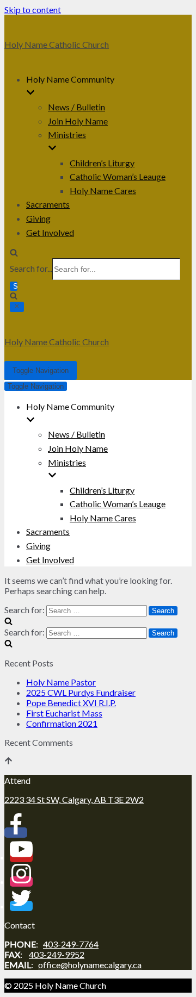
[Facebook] (15, 832)
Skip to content (32, 9)
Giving (38, 218)
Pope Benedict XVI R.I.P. (71, 702)
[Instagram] (21, 881)
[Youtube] (21, 857)
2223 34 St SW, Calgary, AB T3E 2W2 (74, 799)
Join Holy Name (78, 121)
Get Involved (50, 232)
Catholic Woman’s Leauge (118, 176)
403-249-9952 (56, 954)
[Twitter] (21, 906)
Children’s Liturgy (102, 163)
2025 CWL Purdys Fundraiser (81, 692)
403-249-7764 (71, 944)
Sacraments (48, 204)
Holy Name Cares (103, 190)
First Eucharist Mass (64, 713)
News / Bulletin (76, 107)
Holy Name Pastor (61, 682)
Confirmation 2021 (61, 723)
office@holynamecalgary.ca (90, 964)
